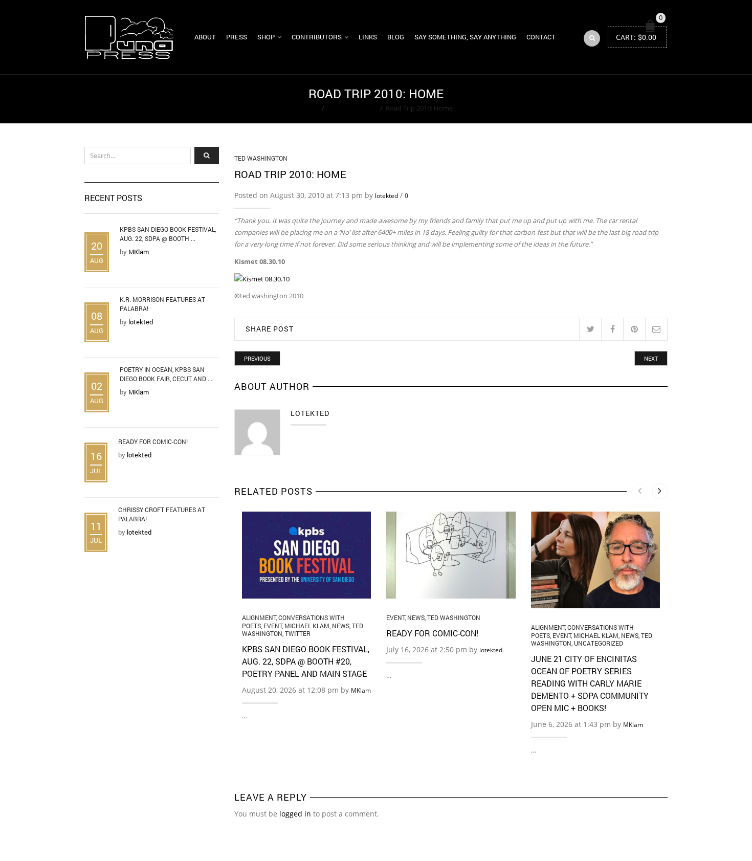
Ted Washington (352, 108)
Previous (257, 358)
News (340, 626)
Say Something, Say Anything (465, 37)
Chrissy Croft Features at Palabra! (161, 514)
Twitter (298, 633)
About (205, 37)
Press (236, 37)
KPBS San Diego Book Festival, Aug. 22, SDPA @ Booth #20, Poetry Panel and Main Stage (305, 661)
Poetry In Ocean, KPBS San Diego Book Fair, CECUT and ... (166, 374)
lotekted (386, 195)
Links (368, 37)
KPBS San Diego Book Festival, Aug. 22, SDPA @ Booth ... (168, 233)
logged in (295, 814)
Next (651, 358)
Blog (395, 37)
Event (272, 626)
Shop (266, 37)
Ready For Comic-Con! (432, 633)
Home (309, 108)
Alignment (259, 617)
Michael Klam (306, 626)
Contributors (317, 37)
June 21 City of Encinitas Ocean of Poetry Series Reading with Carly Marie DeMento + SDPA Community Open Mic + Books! (590, 683)
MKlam (361, 690)
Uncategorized (598, 643)
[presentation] (640, 491)
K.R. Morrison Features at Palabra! (162, 304)
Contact (541, 37)
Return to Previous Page (628, 99)
